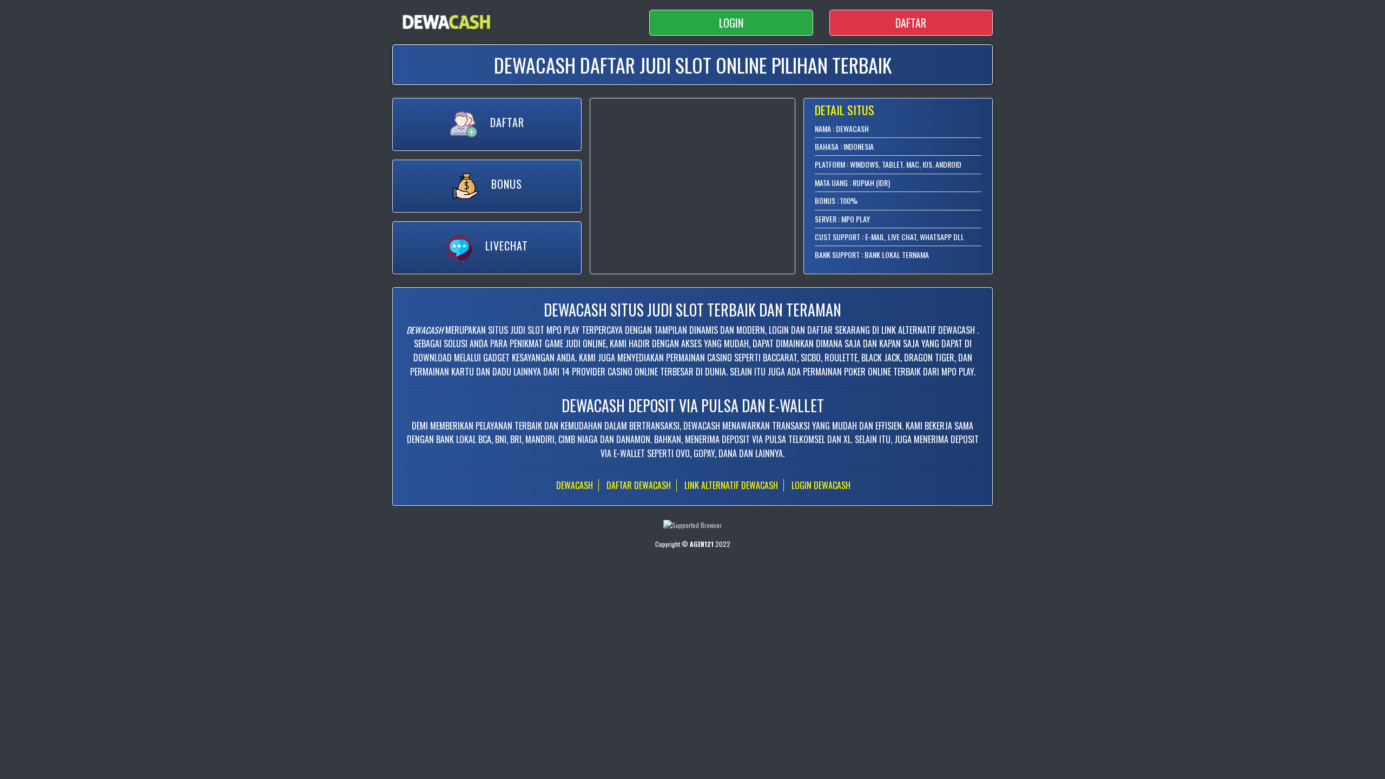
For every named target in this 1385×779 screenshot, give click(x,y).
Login (731, 23)
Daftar (910, 23)
